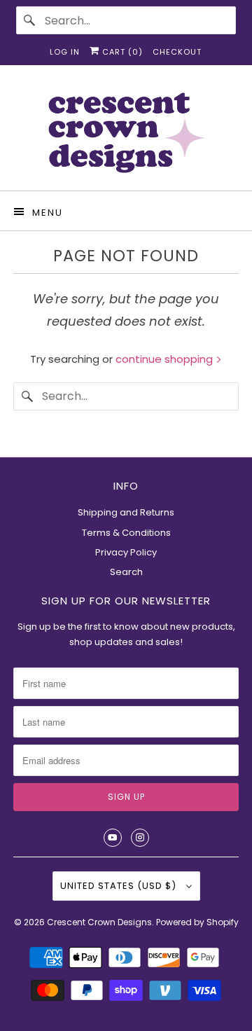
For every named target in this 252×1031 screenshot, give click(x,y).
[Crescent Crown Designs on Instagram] (140, 838)
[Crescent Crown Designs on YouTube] (113, 838)
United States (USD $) (119, 885)
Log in (65, 51)
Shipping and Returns (126, 512)
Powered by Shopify (197, 922)
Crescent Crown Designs (99, 922)
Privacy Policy (126, 552)
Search (126, 572)
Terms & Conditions (126, 532)
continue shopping (165, 359)
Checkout (177, 51)
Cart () (121, 51)
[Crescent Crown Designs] (126, 133)
